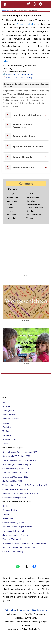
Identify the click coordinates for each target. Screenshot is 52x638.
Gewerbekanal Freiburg (12, 551)
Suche (5, 443)
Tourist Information (34, 208)
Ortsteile (30, 194)
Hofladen (6, 61)
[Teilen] (29, 4)
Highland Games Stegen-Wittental (17, 527)
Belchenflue (7, 518)
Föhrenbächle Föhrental (13, 531)
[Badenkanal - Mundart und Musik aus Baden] (26, 345)
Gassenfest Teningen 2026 (14, 497)
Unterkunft (31, 211)
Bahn (4, 402)
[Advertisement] (26, 251)
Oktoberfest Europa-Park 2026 (15, 468)
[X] (26, 566)
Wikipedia (6, 435)
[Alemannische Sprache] (26, 302)
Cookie (5, 506)
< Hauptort (11, 194)
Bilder (9, 204)
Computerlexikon (9, 510)
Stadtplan (30, 201)
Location (6, 423)
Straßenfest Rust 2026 (12, 481)
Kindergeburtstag (10, 410)
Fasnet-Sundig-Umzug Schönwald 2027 (19, 460)
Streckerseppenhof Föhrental (15, 535)
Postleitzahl (7, 427)
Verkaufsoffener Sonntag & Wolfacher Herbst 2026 (24, 485)
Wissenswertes (33, 204)
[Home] (5, 4)
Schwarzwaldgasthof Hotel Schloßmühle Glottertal (24, 543)
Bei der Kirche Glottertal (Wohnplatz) (18, 547)
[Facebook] (34, 566)
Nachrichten (12, 214)
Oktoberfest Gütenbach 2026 (15, 477)
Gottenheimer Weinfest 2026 (15, 489)
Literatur (10, 211)
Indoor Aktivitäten (10, 414)
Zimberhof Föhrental (11, 539)
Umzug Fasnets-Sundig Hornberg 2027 (19, 452)
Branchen (6, 406)
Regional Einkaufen (11, 419)
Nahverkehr (12, 218)
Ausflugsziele (12, 197)
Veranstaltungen (33, 214)
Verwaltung (31, 218)
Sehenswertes (32, 197)
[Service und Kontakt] (41, 4)
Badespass (12, 201)
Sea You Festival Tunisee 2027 (16, 473)
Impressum (24, 610)
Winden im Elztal (7, 10)
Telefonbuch (7, 431)
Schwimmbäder (9, 439)
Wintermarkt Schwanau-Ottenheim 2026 (20, 493)
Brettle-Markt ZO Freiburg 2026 (16, 456)
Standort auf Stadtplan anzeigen (20, 77)
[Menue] (47, 4)
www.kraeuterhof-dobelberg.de (19, 74)
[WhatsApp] (18, 566)
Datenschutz (10, 610)
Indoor (10, 208)
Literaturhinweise (39, 610)
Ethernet (6, 514)
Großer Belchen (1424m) (13, 522)
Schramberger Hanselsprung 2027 (17, 464)
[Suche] (35, 4)
